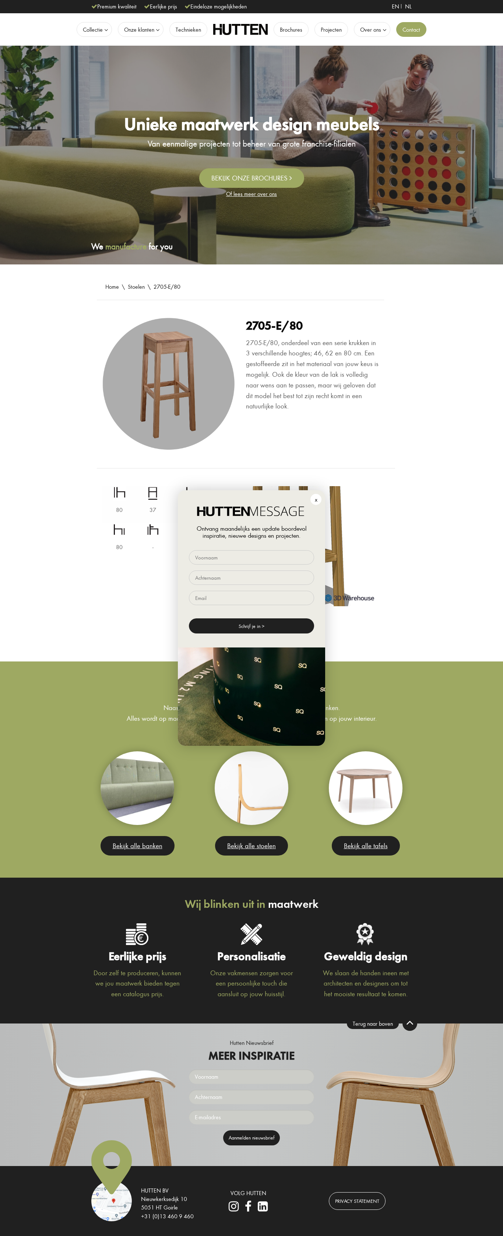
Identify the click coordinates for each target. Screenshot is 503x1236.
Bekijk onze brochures (250, 177)
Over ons (370, 29)
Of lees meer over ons (251, 193)
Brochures (291, 29)
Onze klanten (139, 29)
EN (395, 6)
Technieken (188, 29)
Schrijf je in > (251, 625)
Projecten (331, 29)
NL (408, 6)
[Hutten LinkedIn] (262, 1208)
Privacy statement (357, 1200)
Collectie (93, 29)
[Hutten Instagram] (233, 1208)
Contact (411, 29)
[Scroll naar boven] (409, 1023)
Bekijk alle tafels (366, 845)
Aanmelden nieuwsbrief (251, 1137)
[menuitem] (395, 6)
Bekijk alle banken (137, 845)
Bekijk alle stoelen (251, 845)
